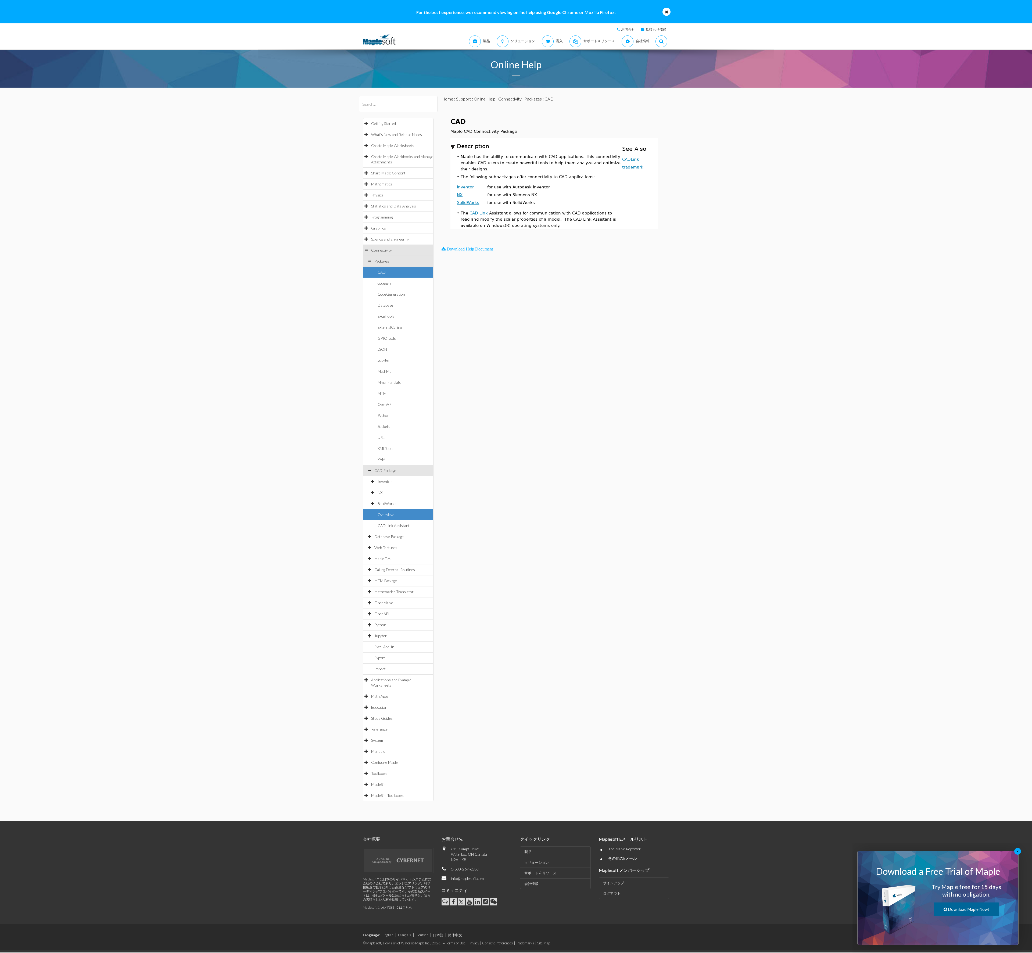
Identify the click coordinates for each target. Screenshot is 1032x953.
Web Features (385, 547)
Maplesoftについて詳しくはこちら (387, 907)
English (387, 935)
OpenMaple (383, 602)
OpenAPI (385, 404)
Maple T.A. (382, 558)
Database (385, 305)
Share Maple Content (388, 173)
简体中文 (455, 935)
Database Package (389, 536)
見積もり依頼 (656, 29)
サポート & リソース (540, 873)
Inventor (385, 481)
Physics (377, 195)
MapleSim (378, 784)
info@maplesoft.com (467, 878)
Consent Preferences (497, 943)
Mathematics (381, 184)
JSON (382, 349)
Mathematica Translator (394, 591)
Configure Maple (384, 762)
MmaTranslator (390, 382)
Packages (381, 261)
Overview (385, 514)
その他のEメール (622, 858)
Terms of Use (455, 943)
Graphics (378, 228)
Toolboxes (379, 773)
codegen (384, 283)
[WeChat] (493, 901)
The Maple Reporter (624, 849)
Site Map (543, 943)
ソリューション (536, 862)
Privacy (473, 943)
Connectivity (381, 250)
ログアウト (612, 893)
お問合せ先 (452, 838)
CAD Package (385, 470)
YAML (382, 459)
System (377, 740)
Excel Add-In (384, 646)
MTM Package (385, 580)
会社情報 (531, 884)
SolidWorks (387, 503)
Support (463, 98)
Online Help (485, 98)
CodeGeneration (391, 294)
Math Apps (380, 696)
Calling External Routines (394, 569)
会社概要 (371, 838)
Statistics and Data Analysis (393, 206)
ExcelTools (386, 316)
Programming (382, 217)
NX (380, 492)
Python (383, 415)
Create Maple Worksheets (392, 145)
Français (404, 935)
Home (447, 98)
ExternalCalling (390, 327)
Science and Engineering (390, 239)
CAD (382, 272)
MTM (382, 393)
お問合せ (628, 29)
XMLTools (385, 448)
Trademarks (525, 943)
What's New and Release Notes (396, 134)
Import (380, 669)
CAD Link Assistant (394, 525)
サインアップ (613, 883)
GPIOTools (387, 338)
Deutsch (422, 935)
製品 (527, 852)
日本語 (438, 935)
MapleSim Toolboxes (387, 795)
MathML (384, 371)
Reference (379, 729)
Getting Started (383, 123)
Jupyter (384, 360)
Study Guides (382, 718)
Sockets (384, 426)
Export (379, 657)
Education (379, 707)
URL (381, 437)
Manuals (378, 751)
